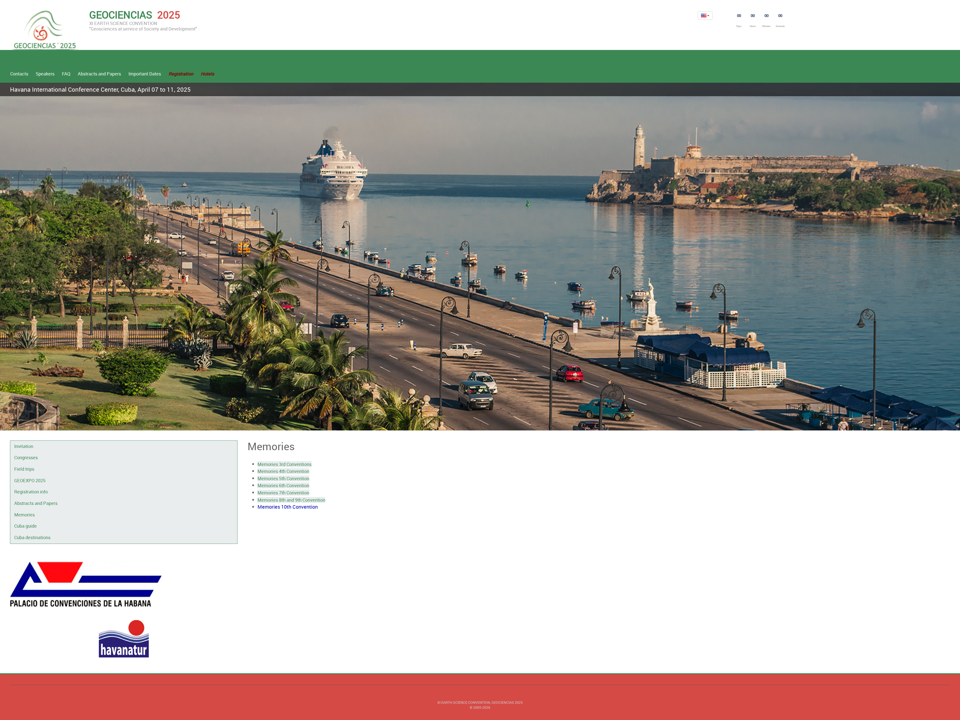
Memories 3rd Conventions (285, 464)
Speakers (45, 74)
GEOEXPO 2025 (30, 480)
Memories (24, 515)
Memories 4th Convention (283, 471)
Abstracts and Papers (99, 74)
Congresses (26, 457)
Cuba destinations (32, 537)
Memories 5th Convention (283, 478)
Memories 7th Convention (283, 493)
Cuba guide (25, 526)
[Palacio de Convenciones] (124, 584)
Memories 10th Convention (288, 506)
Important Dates (144, 74)
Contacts (19, 74)
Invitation (23, 446)
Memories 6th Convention (283, 485)
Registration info (31, 492)
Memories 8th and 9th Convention (291, 500)
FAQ (66, 74)
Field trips (24, 469)
